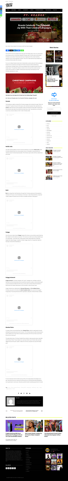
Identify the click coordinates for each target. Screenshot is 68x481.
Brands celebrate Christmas (15, 387)
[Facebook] (7, 49)
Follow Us (55, 10)
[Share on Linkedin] (30, 393)
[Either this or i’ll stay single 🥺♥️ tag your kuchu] (59, 462)
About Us (7, 1)
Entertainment (49, 130)
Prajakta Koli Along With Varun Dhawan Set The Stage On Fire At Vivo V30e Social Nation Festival (14, 435)
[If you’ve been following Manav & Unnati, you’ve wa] (54, 462)
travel (48, 142)
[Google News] (18, 49)
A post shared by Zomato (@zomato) (19, 142)
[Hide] (0, 17)
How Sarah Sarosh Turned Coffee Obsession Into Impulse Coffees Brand (52, 435)
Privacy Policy (11, 1)
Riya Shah (38, 30)
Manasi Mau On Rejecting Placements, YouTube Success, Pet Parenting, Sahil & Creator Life (52, 79)
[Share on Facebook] (18, 393)
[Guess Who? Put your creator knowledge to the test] (59, 467)
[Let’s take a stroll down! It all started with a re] (54, 456)
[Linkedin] (15, 49)
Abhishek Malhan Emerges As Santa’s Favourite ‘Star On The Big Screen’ (32, 411)
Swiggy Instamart (9, 280)
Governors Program (39, 10)
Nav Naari (48, 132)
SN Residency (25, 10)
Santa (37, 387)
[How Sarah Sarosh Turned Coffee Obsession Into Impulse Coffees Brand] (53, 426)
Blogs (8, 10)
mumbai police (29, 387)
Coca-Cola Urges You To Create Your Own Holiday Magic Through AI (23, 95)
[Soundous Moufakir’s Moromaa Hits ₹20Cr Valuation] (49, 171)
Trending (48, 144)
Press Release (48, 10)
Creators (49, 74)
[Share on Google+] (24, 393)
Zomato (7, 107)
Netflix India (36, 149)
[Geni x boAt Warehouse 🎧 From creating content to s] (48, 456)
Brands (9, 46)
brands (9, 387)
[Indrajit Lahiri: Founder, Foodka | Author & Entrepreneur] (49, 177)
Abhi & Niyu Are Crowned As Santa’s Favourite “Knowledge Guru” (16, 411)
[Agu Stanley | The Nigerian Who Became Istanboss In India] (49, 158)
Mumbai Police (26, 330)
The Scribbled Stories (35, 288)
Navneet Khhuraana (25, 288)
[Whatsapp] (22, 49)
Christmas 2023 (23, 387)
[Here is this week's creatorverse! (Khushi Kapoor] (54, 467)
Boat (7, 193)
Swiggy (19, 235)
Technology (49, 140)
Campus (31, 10)
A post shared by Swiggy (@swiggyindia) (19, 273)
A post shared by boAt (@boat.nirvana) (19, 228)
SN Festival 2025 (49, 137)
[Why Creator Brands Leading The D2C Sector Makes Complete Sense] (34, 426)
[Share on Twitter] (21, 393)
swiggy (40, 387)
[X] (11, 49)
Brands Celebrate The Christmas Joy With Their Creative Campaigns (22, 46)
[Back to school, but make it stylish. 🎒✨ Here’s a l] (48, 467)
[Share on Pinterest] (27, 393)
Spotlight (48, 139)
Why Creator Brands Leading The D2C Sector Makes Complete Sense (33, 435)
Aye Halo (48, 123)
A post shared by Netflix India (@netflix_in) (19, 186)
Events (19, 10)
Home (6, 46)
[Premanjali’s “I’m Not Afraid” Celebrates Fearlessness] (49, 152)
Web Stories (13, 10)
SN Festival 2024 (49, 135)
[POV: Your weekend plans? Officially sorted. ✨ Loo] (48, 462)
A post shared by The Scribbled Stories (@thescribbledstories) (19, 323)
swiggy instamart (9, 388)
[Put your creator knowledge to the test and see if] (59, 456)
